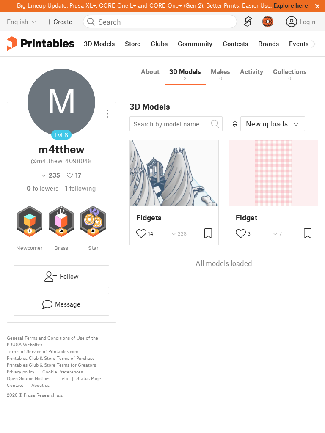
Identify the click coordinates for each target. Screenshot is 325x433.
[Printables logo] (40, 43)
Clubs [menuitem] (159, 43)
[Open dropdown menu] (107, 110)
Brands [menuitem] (268, 43)
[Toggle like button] (141, 233)
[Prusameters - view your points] (267, 21)
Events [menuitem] (298, 43)
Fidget (246, 218)
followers (42, 188)
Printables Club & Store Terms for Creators (51, 364)
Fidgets (149, 218)
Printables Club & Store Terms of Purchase (51, 358)
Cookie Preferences (62, 371)
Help (63, 378)
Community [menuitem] (195, 43)
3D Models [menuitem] (99, 43)
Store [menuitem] (132, 43)
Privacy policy (20, 371)
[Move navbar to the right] (313, 43)
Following (80, 188)
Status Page (88, 378)
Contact (15, 385)
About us (40, 385)
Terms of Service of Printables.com (42, 351)
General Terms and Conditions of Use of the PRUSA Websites (52, 341)
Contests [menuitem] (235, 43)
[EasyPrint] (248, 21)
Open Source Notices (28, 378)
